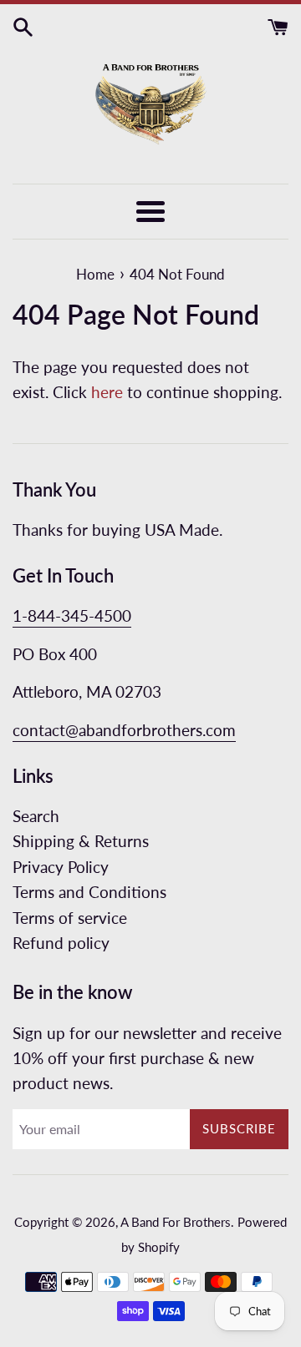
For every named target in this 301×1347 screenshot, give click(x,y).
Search (36, 815)
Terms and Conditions (89, 891)
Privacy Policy (61, 866)
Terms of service (70, 917)
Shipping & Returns (81, 840)
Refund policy (61, 942)
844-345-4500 (79, 615)
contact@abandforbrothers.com (124, 729)
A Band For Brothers (175, 1221)
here (107, 391)
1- (20, 615)
